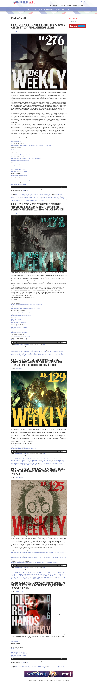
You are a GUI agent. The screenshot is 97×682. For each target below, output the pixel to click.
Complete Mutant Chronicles (66, 5)
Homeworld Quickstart (32, 575)
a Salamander (61, 460)
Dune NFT (49, 574)
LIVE (84, 5)
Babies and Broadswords (29, 574)
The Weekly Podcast (32, 194)
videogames (46, 667)
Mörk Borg (59, 353)
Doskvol (34, 197)
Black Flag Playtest (58, 350)
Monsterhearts (40, 667)
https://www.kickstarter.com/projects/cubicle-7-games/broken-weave (25, 308)
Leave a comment (55, 667)
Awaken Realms (56, 666)
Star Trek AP (80, 5)
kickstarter (34, 667)
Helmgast (48, 197)
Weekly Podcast (56, 5)
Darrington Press (19, 197)
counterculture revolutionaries (46, 195)
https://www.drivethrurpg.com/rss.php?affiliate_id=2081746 (23, 448)
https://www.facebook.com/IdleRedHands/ (20, 653)
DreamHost (58, 680)
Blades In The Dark (27, 195)
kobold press (38, 353)
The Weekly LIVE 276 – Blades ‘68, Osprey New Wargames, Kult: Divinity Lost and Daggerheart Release (38, 26)
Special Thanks (66, 680)
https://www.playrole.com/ (16, 301)
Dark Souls (13, 197)
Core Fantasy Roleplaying (23, 351)
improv (23, 667)
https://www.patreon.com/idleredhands (19, 648)
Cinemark (34, 461)
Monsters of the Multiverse (43, 575)
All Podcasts (24, 194)
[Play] (12, 187)
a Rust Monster (49, 460)
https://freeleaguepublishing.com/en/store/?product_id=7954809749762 (26, 312)
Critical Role (55, 195)
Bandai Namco (14, 461)
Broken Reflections (35, 195)
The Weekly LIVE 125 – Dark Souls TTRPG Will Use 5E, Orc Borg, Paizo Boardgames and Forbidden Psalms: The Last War (38, 471)
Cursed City (44, 461)
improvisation (28, 667)
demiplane (41, 351)
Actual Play (40, 9)
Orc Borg (62, 575)
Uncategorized (40, 194)
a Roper (43, 460)
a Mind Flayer (26, 460)
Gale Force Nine (23, 575)
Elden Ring (17, 353)
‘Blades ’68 (57, 194)
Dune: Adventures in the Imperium (51, 351)
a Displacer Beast (58, 458)
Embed (43, 189)
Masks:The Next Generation (51, 353)
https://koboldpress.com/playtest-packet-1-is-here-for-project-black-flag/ (26, 304)
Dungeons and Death (56, 574)
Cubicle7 (31, 351)
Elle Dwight (22, 353)
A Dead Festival (51, 572)
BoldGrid (34, 680)
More (27, 190)
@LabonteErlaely (14, 641)
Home (50, 5)
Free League (18, 667)
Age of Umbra (19, 195)
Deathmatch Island (28, 197)
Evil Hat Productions (40, 197)
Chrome (16, 351)
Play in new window (19, 189)
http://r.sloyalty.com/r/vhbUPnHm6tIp (19, 445)
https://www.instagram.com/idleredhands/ (20, 656)
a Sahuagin (55, 460)
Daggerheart (61, 195)
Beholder (20, 461)
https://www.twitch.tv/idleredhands (18, 655)
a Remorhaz (38, 460)
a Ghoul (17, 460)
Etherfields (13, 667)
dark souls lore (43, 574)
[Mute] (61, 187)
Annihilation (50, 350)
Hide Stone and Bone (54, 197)
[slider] (64, 187)
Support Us (75, 5)
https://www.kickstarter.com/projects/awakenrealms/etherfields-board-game (27, 645)
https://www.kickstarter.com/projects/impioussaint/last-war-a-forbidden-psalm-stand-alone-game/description (34, 562)
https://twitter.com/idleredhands (18, 652)
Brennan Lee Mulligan (27, 461)
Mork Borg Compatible (55, 575)
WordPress (45, 680)
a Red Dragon (33, 460)
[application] (39, 187)
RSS (24, 190)
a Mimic (21, 460)
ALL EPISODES (18, 194)
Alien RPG (50, 666)
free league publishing (30, 353)
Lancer (42, 353)
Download (26, 189)
